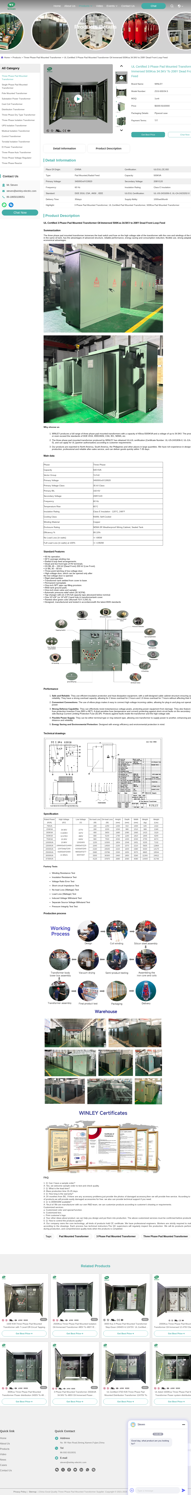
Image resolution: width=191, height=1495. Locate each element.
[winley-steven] (93, 1470)
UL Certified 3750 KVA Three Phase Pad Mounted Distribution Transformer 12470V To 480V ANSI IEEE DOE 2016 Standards (125, 1394)
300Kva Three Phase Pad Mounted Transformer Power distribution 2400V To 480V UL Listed (24, 1394)
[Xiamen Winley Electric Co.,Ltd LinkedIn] (81, 1470)
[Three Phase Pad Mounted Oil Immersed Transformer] (78, 99)
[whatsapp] (4, 205)
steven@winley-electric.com (21, 191)
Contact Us (6, 1470)
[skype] (11, 205)
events (111, 5)
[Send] (183, 1490)
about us (69, 5)
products (84, 5)
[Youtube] (75, 1470)
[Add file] (132, 1490)
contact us (128, 5)
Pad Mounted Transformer (74, 1236)
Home (57, 5)
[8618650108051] (87, 1470)
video (99, 5)
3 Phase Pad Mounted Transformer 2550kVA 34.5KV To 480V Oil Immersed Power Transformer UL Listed (75, 1394)
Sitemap (33, 1492)
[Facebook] (69, 1470)
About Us (5, 1443)
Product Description (108, 148)
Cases (3, 1465)
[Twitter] (63, 1470)
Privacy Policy (19, 1492)
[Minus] (183, 1424)
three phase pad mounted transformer (165, 1236)
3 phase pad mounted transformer (116, 1236)
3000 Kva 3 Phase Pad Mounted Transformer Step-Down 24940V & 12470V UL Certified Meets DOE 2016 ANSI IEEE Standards (125, 1326)
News (3, 1459)
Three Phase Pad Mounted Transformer (42, 57)
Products (17, 57)
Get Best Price (148, 135)
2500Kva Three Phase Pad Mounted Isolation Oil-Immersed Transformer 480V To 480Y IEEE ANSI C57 (75, 1326)
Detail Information (64, 148)
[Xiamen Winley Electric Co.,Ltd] (11, 6)
